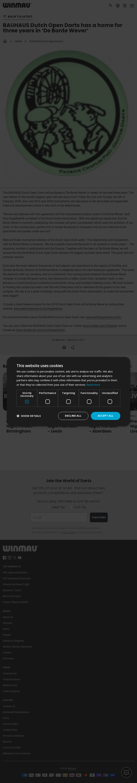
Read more (93, 385)
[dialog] (68, 391)
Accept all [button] (106, 415)
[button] (29, 415)
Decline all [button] (73, 415)
